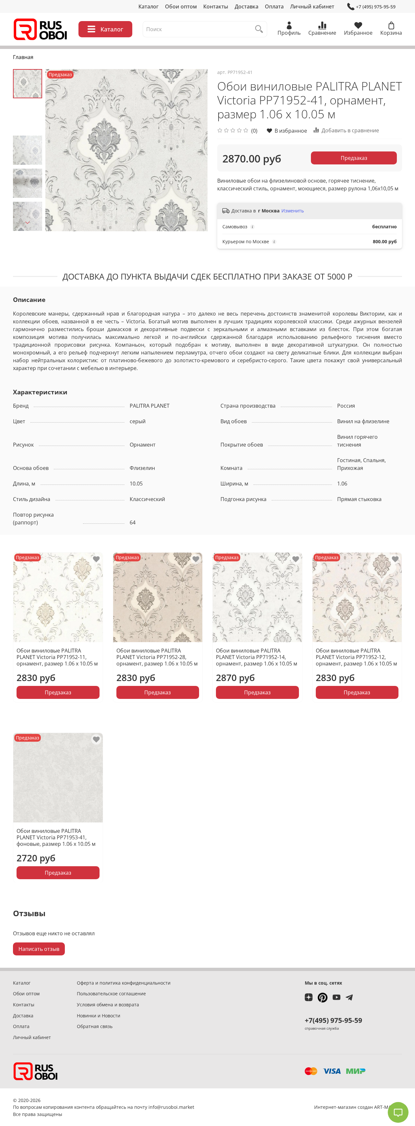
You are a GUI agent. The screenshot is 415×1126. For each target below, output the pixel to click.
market (186, 1107)
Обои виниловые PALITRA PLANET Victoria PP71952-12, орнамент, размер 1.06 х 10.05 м (356, 657)
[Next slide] (27, 223)
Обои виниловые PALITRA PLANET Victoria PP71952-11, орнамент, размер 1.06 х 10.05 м (57, 657)
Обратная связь (95, 1026)
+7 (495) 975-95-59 (376, 7)
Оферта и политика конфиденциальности (124, 983)
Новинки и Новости (98, 1015)
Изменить (292, 211)
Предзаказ (354, 158)
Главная (23, 57)
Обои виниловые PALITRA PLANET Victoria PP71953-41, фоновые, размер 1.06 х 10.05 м (56, 837)
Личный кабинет (312, 6)
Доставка (246, 6)
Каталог (148, 6)
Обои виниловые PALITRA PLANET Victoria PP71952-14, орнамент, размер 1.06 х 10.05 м (256, 657)
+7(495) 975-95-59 (333, 1020)
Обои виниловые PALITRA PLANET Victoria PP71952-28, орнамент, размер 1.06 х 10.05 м (157, 657)
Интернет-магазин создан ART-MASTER (358, 1107)
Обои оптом (181, 6)
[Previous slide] (58, 150)
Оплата (274, 6)
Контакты (215, 6)
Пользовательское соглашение (111, 993)
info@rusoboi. (163, 1107)
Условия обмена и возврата (108, 1004)
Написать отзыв (38, 948)
